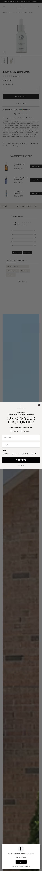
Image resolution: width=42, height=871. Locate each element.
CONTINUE (21, 460)
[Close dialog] (39, 405)
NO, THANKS (21, 465)
